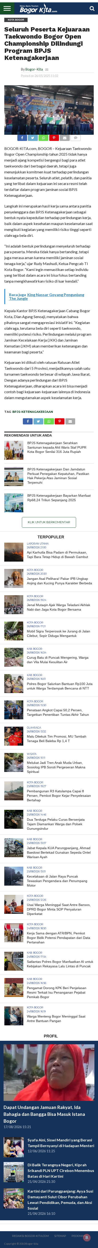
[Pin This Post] (54, 136)
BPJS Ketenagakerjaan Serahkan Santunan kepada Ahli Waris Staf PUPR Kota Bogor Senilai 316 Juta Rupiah (56, 447)
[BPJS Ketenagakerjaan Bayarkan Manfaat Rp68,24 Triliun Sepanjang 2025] (13, 502)
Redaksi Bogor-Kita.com (30, 1236)
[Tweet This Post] (33, 136)
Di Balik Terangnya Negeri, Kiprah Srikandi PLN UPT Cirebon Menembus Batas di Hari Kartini (61, 1170)
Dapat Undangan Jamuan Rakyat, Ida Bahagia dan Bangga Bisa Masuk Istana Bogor (44, 1114)
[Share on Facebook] (22, 136)
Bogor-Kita (34, 69)
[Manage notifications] (87, 1237)
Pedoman (79, 1236)
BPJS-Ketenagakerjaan (32, 412)
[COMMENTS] (75, 136)
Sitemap (60, 1236)
